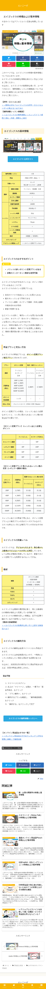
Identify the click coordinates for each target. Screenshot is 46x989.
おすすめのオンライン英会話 (13, 748)
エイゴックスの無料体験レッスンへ (23, 718)
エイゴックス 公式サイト (23, 159)
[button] (41, 500)
